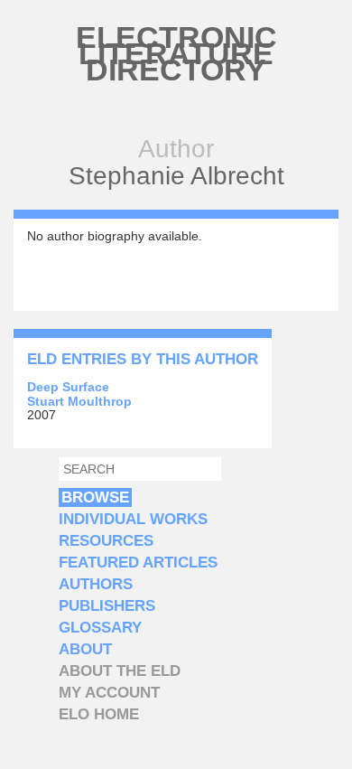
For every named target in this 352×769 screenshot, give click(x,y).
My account (109, 692)
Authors (96, 584)
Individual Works (133, 519)
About (85, 649)
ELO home (99, 714)
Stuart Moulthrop (79, 401)
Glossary (100, 627)
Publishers (107, 605)
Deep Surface (68, 387)
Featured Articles (138, 562)
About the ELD (120, 671)
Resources (106, 540)
